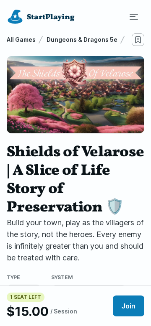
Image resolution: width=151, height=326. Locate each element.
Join (128, 306)
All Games (21, 39)
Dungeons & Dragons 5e (82, 39)
